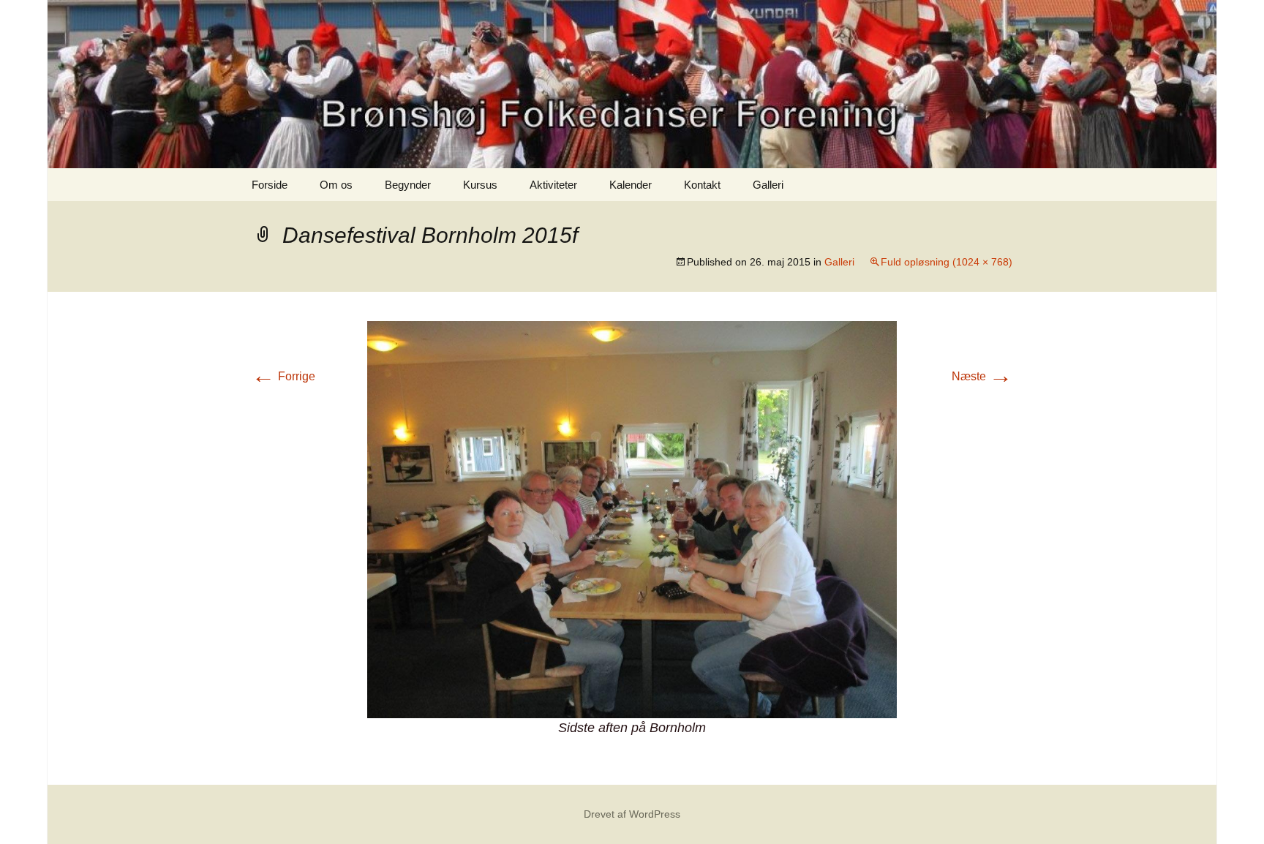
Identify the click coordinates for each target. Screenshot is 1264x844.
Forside (269, 184)
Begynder (408, 184)
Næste (982, 376)
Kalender (630, 184)
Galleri (768, 184)
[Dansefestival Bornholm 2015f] (632, 519)
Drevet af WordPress (632, 814)
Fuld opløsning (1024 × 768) (946, 262)
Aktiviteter (553, 184)
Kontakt (702, 184)
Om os (336, 184)
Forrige (283, 376)
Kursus (480, 184)
